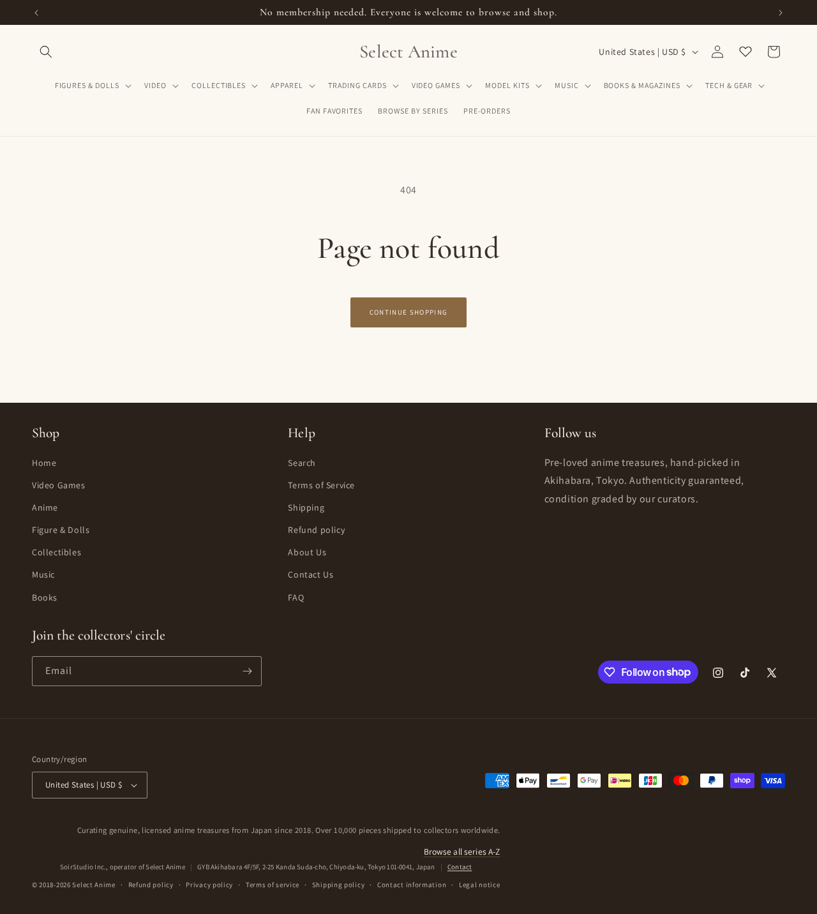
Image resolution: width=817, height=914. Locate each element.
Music (43, 574)
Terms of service (272, 884)
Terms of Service (321, 485)
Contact (459, 866)
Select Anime (93, 884)
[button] (46, 52)
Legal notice (479, 884)
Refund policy (316, 530)
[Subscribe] (247, 671)
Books (44, 597)
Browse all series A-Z (462, 851)
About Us (307, 552)
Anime (45, 507)
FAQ (296, 597)
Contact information (411, 884)
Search (302, 462)
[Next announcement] (781, 13)
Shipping (306, 507)
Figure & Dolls (60, 530)
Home (44, 462)
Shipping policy (338, 884)
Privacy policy (209, 884)
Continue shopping (408, 312)
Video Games (59, 485)
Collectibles (56, 552)
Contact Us (310, 574)
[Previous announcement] (36, 13)
